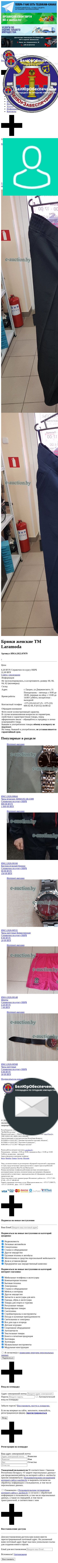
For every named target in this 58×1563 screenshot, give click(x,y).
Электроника (11, 1286)
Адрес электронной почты (14, 1393)
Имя (30, 1459)
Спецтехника (11, 1247)
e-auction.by (29, 1150)
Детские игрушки (13, 1325)
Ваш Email (6, 1227)
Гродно (19, 1158)
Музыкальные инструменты (18, 1344)
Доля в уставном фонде (16, 1261)
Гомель (14, 1158)
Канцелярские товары (15, 1308)
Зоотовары (10, 1339)
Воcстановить (8, 1559)
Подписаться (7, 1358)
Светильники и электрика (17, 1319)
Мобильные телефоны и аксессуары (22, 1277)
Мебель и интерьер (14, 1291)
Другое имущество (14, 1252)
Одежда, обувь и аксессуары (18, 1300)
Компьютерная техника (16, 1280)
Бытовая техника (13, 1283)
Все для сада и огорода (15, 1322)
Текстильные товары (14, 1333)
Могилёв (26, 1158)
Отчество (32, 1462)
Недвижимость (12, 1241)
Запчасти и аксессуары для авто (20, 1297)
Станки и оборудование (16, 1250)
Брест (3, 1158)
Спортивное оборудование (17, 1328)
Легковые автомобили (15, 1244)
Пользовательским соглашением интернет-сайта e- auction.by (25, 1491)
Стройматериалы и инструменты (20, 1314)
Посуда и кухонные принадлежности (22, 1316)
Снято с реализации (10, 675)
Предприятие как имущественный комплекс (26, 1264)
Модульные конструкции (17, 1347)
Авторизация (20, 1554)
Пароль (4, 1397)
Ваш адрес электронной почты (16, 1453)
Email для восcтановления (13, 1549)
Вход (4, 1418)
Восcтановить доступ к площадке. (33, 1405)
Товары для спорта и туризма (19, 1303)
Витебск (8, 1158)
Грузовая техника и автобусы (19, 1255)
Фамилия (32, 1456)
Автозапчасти (11, 1330)
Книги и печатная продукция (19, 1336)
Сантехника (10, 1311)
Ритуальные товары (14, 1305)
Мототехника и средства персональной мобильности (30, 1258)
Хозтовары (10, 1342)
